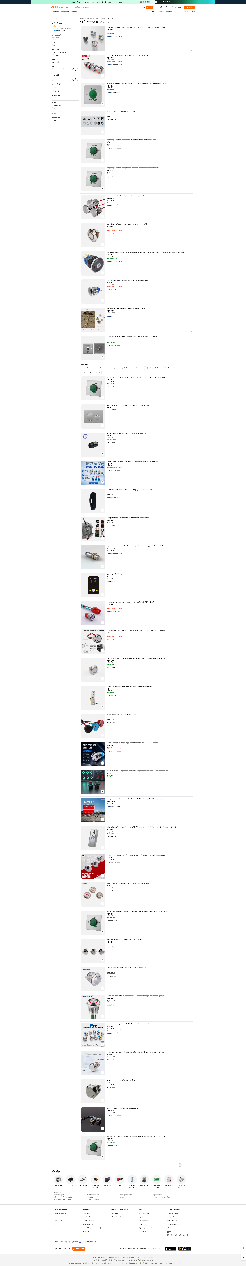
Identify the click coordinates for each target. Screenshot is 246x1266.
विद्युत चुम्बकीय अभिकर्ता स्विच (62, 1199)
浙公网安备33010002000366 (154, 1263)
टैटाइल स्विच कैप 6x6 (179, 368)
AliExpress (96, 1257)
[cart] (167, 7)
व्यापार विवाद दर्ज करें (144, 1220)
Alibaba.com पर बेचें (172, 1213)
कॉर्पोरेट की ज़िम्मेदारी (59, 1220)
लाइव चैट (141, 1217)
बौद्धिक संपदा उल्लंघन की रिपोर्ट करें (147, 1228)
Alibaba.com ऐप (141, 1248)
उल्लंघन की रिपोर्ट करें (144, 1231)
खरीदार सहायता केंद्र (144, 1213)
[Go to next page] (188, 1165)
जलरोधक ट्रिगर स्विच (93, 1199)
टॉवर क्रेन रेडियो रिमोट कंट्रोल (63, 1197)
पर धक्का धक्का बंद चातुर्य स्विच (161, 1197)
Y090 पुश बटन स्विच (126, 1195)
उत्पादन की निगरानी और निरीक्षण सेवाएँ (92, 1228)
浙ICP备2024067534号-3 (172, 1263)
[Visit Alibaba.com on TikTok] (187, 1235)
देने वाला (119, 36)
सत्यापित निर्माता (114, 1213)
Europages (151, 1257)
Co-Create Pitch (60, 1217)
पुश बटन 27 (123, 1197)
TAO (138, 1257)
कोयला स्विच (97, 372)
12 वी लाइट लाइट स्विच (113, 368)
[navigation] (65, 592)
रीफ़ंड (140, 1224)
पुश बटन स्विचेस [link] (111, 18)
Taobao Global (131, 1257)
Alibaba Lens (63, 1248)
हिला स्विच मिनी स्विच (126, 368)
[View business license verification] (140, 1263)
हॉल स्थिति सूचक (59, 1195)
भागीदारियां (169, 1228)
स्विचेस (103, 18)
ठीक (76, 70)
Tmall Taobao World (113, 1257)
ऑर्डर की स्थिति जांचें (172, 1220)
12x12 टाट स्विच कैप (93, 1195)
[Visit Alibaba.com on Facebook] (168, 1235)
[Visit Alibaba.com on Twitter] (176, 1235)
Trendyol (143, 1257)
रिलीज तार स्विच (86, 368)
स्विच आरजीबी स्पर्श (87, 372)
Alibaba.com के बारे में (61, 1209)
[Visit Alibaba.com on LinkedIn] (172, 1235)
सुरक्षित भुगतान (86, 1213)
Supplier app (131, 1248)
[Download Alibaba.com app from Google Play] (184, 1249)
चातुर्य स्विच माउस (157, 1195)
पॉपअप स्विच (167, 368)
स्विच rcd (90, 1197)
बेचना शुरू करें (170, 1217)
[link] (243, 1247)
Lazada (123, 1257)
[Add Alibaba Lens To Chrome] (78, 1249)
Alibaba (82, 18)
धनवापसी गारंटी (86, 1217)
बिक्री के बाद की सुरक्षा (88, 1224)
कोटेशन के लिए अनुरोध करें (117, 1217)
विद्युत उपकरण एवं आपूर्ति (92, 18)
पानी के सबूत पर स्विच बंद (98, 368)
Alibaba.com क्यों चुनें (60, 1213)
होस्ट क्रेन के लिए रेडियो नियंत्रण (154, 368)
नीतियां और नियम (87, 1231)
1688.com (103, 1257)
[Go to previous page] (176, 1165)
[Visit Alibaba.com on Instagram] (180, 1235)
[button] (144, 7)
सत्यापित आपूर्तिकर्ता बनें (172, 1224)
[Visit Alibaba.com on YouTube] (183, 1235)
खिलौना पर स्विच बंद (139, 368)
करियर (56, 1224)
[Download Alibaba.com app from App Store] (170, 1249)
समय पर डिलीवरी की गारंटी (89, 1220)
